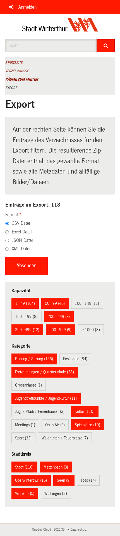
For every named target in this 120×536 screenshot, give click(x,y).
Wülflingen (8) (55, 493)
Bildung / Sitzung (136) (34, 359)
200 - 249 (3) (59, 316)
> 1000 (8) (90, 329)
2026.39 (59, 530)
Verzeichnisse (17, 71)
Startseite (14, 63)
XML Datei (21, 248)
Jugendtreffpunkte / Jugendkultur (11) (46, 398)
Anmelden (27, 7)
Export (11, 88)
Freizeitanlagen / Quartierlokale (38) (44, 372)
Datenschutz (79, 530)
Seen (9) (64, 480)
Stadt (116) (24, 467)
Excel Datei (22, 232)
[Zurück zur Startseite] (60, 26)
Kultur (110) (85, 411)
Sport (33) (23, 438)
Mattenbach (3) (56, 467)
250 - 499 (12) (27, 329)
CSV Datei (21, 223)
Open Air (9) (55, 425)
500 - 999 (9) (60, 329)
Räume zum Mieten (21, 79)
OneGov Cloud (42, 530)
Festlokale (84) (75, 359)
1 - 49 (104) (25, 303)
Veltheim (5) (24, 493)
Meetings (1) (25, 425)
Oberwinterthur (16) (31, 480)
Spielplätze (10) (87, 425)
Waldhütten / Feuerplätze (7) (65, 438)
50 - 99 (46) (55, 303)
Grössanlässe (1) (28, 385)
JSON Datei (22, 240)
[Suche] (106, 45)
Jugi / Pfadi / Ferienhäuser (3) (39, 411)
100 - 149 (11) (87, 303)
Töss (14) (88, 480)
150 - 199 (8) (26, 316)
